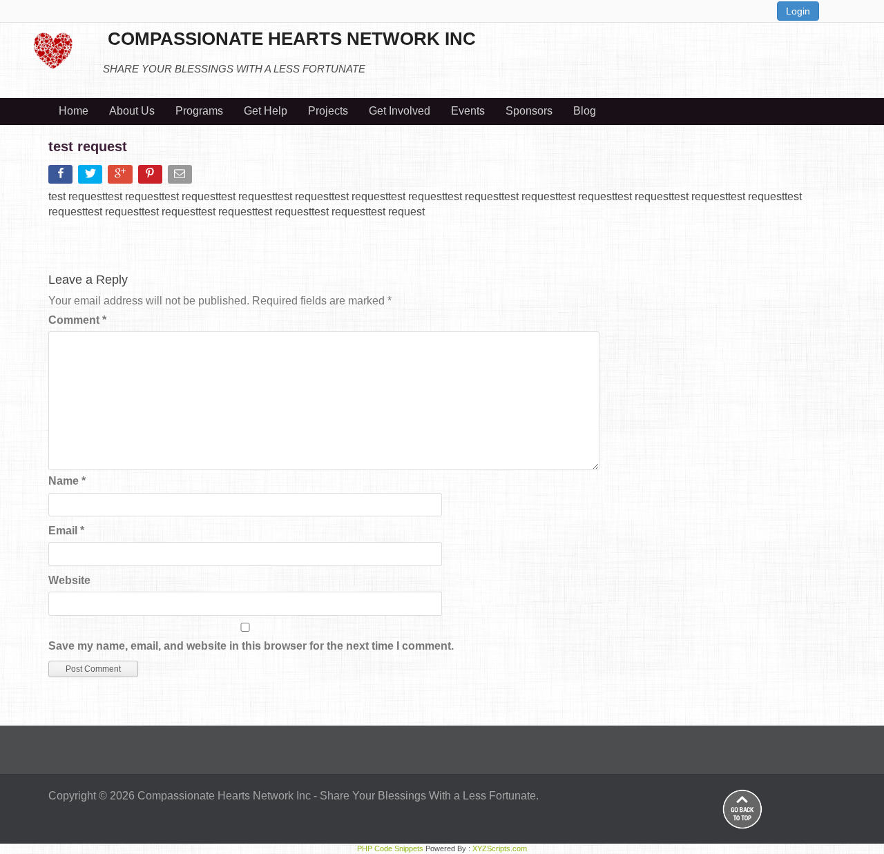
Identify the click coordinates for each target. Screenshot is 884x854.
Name (67, 481)
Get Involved (399, 111)
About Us (132, 111)
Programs (199, 111)
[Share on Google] (121, 177)
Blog (584, 111)
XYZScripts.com (499, 848)
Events (468, 111)
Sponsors (529, 111)
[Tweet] (91, 177)
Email (66, 530)
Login (798, 11)
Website (69, 580)
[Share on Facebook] (61, 177)
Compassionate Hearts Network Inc (224, 796)
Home (73, 111)
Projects (328, 111)
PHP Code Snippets (390, 848)
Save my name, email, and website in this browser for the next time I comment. (251, 646)
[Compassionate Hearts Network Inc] (53, 49)
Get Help (265, 111)
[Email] (181, 177)
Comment (77, 320)
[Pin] (151, 177)
